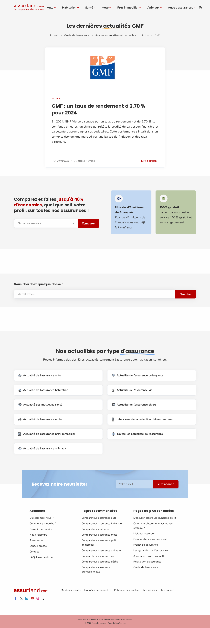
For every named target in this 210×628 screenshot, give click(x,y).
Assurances (36, 540)
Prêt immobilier (128, 8)
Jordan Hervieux (86, 160)
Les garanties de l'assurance (150, 550)
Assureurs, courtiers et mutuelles (115, 35)
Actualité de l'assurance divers (136, 405)
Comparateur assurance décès (100, 561)
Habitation (69, 8)
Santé (89, 8)
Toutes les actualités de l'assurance (140, 434)
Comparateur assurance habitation (102, 523)
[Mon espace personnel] (200, 8)
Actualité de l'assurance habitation (45, 390)
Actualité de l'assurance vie (134, 390)
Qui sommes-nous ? (41, 518)
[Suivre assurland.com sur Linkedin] (26, 598)
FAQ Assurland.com (41, 557)
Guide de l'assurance (76, 35)
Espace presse (38, 546)
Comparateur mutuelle (95, 529)
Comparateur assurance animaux (101, 550)
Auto (50, 8)
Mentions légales (71, 590)
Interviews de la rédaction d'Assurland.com (145, 419)
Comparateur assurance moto (99, 535)
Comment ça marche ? (43, 523)
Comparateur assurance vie (98, 556)
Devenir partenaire (41, 529)
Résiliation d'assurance (147, 561)
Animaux (153, 8)
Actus (145, 35)
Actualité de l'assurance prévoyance (140, 375)
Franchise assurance (145, 545)
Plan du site (167, 590)
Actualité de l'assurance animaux (44, 448)
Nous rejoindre (38, 535)
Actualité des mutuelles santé (42, 405)
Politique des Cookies (127, 590)
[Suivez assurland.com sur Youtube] (32, 598)
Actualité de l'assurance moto (42, 419)
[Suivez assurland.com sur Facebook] (15, 598)
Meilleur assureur (144, 533)
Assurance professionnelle (149, 556)
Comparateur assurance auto (99, 518)
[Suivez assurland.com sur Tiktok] (43, 598)
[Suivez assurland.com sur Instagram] (38, 598)
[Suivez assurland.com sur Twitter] (21, 598)
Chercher (185, 294)
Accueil (54, 35)
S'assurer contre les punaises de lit (154, 518)
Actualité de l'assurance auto (42, 375)
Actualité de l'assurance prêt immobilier (49, 434)
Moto (105, 8)
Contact (34, 551)
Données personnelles (97, 590)
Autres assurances (180, 8)
